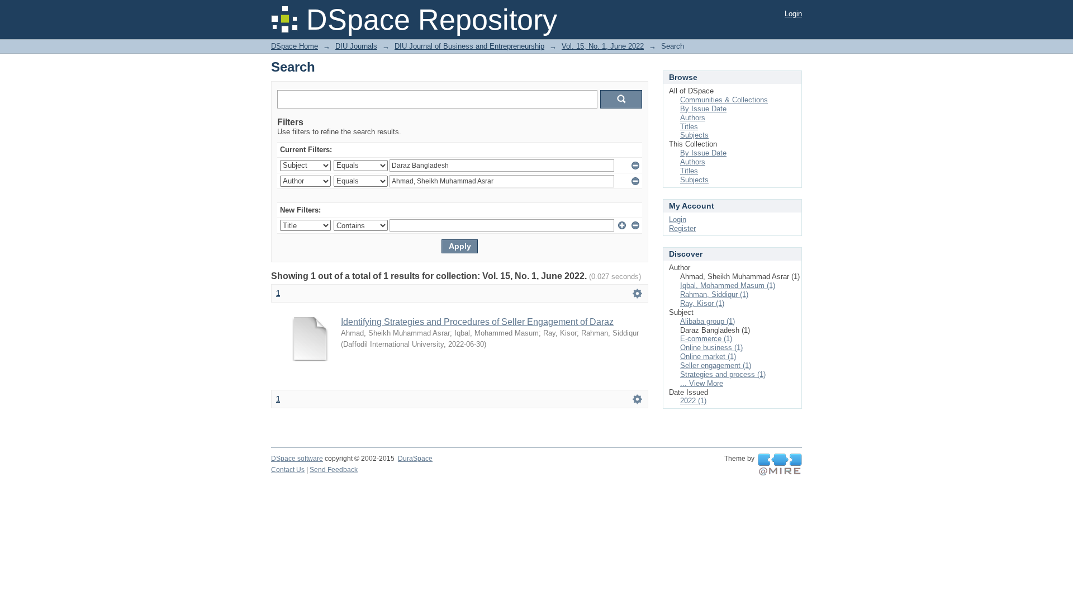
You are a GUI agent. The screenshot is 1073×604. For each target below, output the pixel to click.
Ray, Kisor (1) (702, 303)
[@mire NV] (780, 465)
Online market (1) (708, 356)
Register (682, 228)
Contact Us (288, 470)
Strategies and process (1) (723, 374)
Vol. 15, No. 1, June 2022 (603, 46)
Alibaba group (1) (707, 321)
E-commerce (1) (706, 338)
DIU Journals (356, 46)
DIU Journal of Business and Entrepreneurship (469, 46)
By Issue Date (703, 109)
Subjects (694, 135)
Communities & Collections (724, 100)
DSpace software (297, 459)
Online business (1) (711, 347)
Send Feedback (334, 470)
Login (793, 14)
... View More (701, 383)
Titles (689, 126)
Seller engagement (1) (715, 365)
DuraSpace (415, 459)
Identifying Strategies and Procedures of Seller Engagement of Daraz (477, 322)
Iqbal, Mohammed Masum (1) (727, 285)
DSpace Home (294, 46)
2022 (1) (693, 401)
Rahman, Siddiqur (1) (714, 294)
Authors (692, 118)
